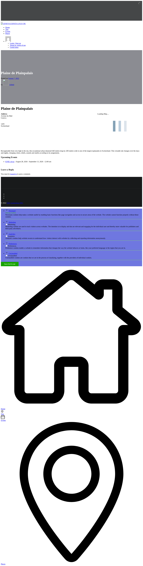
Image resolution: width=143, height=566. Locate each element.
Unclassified (13, 253)
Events (7, 31)
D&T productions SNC (15, 203)
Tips (6, 29)
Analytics (11, 234)
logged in (13, 174)
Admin (11, 85)
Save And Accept (9, 264)
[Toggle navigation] (2, 22)
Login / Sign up (15, 43)
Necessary (12, 211)
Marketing (12, 222)
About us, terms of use (18, 45)
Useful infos (14, 47)
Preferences (13, 244)
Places (7, 33)
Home (7, 27)
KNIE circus (9, 162)
